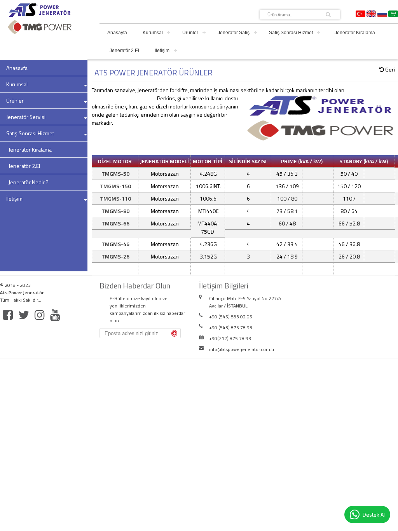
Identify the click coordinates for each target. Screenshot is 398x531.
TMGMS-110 (115, 198)
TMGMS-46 (115, 244)
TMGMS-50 (115, 173)
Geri (389, 69)
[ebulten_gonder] (174, 333)
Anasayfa (117, 32)
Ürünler (190, 32)
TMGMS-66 (115, 223)
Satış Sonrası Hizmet (291, 32)
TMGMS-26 (115, 256)
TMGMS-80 (115, 211)
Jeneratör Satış (234, 32)
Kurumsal (153, 32)
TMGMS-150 (115, 186)
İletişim (162, 50)
